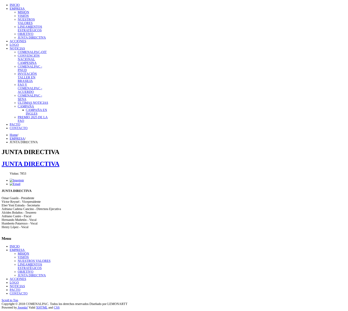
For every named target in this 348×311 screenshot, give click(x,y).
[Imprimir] (17, 180)
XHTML (42, 307)
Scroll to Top (10, 300)
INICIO (15, 246)
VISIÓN (23, 257)
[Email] (15, 184)
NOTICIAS (17, 286)
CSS (57, 307)
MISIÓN (23, 253)
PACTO (15, 289)
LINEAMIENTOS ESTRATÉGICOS (30, 266)
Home (14, 135)
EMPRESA (17, 138)
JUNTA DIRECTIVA (30, 163)
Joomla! (22, 307)
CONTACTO (19, 293)
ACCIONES (18, 279)
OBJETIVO (25, 271)
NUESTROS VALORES (34, 261)
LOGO (14, 282)
